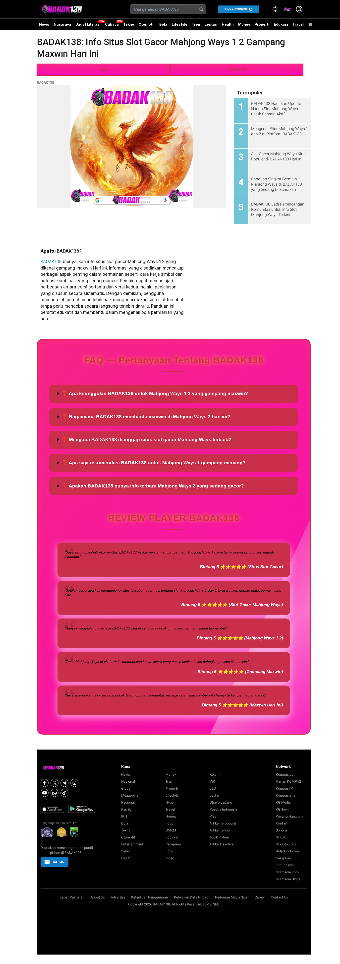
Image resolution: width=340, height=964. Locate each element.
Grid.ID (281, 837)
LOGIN (103, 70)
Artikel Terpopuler (223, 823)
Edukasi (281, 24)
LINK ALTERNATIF (236, 9)
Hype (169, 802)
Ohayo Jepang (221, 802)
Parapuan (173, 844)
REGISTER (236, 70)
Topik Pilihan (219, 837)
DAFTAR (58, 862)
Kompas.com (286, 774)
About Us (98, 897)
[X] (54, 783)
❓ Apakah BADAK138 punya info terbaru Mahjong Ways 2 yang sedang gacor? (153, 485)
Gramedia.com (287, 872)
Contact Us (279, 897)
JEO (213, 788)
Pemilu (126, 809)
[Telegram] (64, 783)
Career (260, 897)
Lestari (211, 26)
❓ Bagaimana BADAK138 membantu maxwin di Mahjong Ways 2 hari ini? (146, 416)
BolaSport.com (287, 851)
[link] (287, 9)
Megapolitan (131, 795)
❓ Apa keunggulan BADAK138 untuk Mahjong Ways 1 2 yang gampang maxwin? (155, 393)
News (44, 24)
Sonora (281, 830)
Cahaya (112, 24)
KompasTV (284, 788)
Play (213, 816)
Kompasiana (285, 795)
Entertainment (132, 844)
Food (169, 823)
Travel (298, 24)
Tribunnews (285, 865)
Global (126, 788)
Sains (125, 851)
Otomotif (147, 24)
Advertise (118, 897)
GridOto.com (286, 844)
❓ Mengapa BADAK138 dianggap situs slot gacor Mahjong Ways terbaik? (146, 439)
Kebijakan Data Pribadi (191, 897)
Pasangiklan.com (289, 816)
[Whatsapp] (54, 793)
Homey (171, 816)
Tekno (128, 24)
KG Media (283, 802)
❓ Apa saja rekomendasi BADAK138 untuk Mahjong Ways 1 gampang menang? (154, 462)
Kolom (215, 774)
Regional (128, 802)
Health (228, 24)
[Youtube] (45, 793)
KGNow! (282, 809)
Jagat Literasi (88, 24)
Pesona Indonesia (223, 809)
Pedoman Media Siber (232, 897)
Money (244, 24)
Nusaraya (62, 24)
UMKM (171, 830)
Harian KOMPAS (288, 781)
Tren (196, 24)
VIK (212, 781)
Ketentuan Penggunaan (149, 897)
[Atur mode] (275, 9)
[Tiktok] (64, 793)
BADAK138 (45, 82)
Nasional (128, 781)
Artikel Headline (221, 844)
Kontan (281, 823)
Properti (262, 24)
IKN (124, 816)
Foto (169, 851)
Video (170, 858)
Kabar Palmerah (72, 897)
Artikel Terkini (220, 830)
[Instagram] (74, 783)
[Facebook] (45, 783)
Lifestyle (179, 24)
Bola (163, 24)
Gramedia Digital (288, 879)
